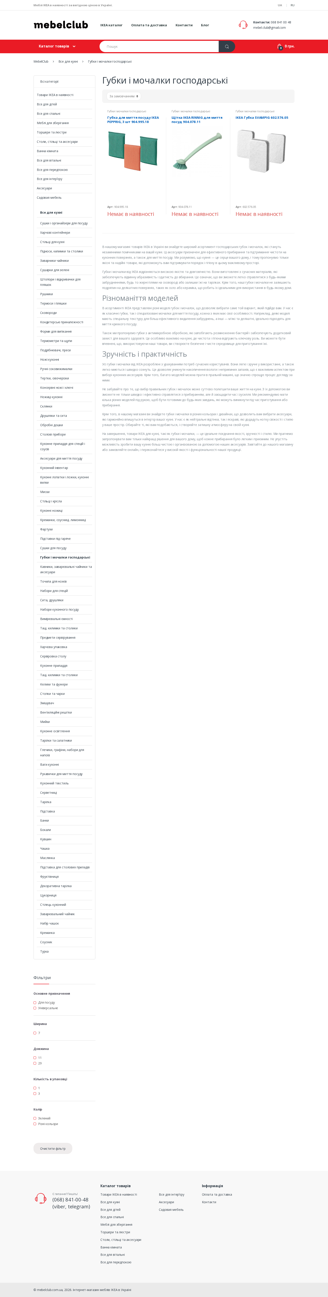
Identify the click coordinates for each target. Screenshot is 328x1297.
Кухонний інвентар (54, 468)
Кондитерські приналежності (61, 322)
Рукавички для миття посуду (61, 774)
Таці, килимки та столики (59, 628)
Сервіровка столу (53, 656)
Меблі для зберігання (53, 123)
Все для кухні (51, 212)
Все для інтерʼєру (49, 179)
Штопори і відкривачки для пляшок (60, 282)
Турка (44, 951)
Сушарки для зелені (54, 270)
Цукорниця (48, 895)
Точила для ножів (53, 581)
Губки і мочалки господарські (126, 111)
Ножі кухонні (49, 359)
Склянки (46, 406)
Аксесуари (44, 188)
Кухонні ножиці (51, 510)
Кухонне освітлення (55, 731)
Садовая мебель (49, 197)
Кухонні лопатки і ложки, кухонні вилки (64, 480)
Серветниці (48, 792)
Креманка (47, 933)
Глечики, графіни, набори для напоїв (62, 752)
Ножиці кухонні (51, 397)
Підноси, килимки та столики (61, 251)
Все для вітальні (49, 160)
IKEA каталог (111, 25)
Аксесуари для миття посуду (61, 458)
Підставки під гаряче (55, 538)
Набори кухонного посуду (59, 609)
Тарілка (45, 802)
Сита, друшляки (51, 600)
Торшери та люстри (51, 132)
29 (40, 1063)
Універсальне (48, 1008)
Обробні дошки (51, 425)
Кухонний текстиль (54, 783)
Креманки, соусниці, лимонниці (63, 520)
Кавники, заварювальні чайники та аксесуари (66, 569)
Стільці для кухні (52, 242)
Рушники (46, 294)
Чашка (45, 848)
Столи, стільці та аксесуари (57, 141)
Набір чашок (49, 923)
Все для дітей (47, 104)
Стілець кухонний (53, 904)
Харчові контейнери (55, 232)
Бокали (45, 830)
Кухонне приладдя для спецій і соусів (62, 446)
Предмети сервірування (57, 637)
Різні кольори (48, 1124)
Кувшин (45, 839)
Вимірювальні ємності (56, 619)
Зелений (44, 1118)
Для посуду (46, 1002)
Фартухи (46, 529)
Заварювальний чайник (57, 914)
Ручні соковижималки (56, 369)
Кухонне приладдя (53, 665)
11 (40, 1058)
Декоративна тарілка (56, 886)
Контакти (184, 25)
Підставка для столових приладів (65, 867)
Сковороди (48, 313)
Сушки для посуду (53, 548)
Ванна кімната (47, 151)
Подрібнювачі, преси (55, 350)
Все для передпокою (52, 170)
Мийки (45, 722)
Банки (44, 820)
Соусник (46, 942)
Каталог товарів (54, 46)
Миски (45, 492)
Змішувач (47, 703)
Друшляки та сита (53, 415)
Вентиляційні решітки (56, 712)
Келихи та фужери (54, 684)
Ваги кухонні (49, 764)
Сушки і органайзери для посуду (64, 223)
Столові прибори (53, 434)
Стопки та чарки (52, 693)
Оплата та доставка (149, 25)
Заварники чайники (54, 260)
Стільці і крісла (51, 501)
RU (293, 5)
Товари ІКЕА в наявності (55, 95)
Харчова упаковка (53, 647)
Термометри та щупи (56, 341)
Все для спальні (48, 113)
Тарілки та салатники (56, 740)
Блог (205, 25)
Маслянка (47, 858)
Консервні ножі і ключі (56, 387)
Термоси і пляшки (53, 303)
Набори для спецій (54, 591)
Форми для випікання (56, 331)
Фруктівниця (49, 876)
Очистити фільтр (53, 1148)
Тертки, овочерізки (54, 378)
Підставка (47, 811)
